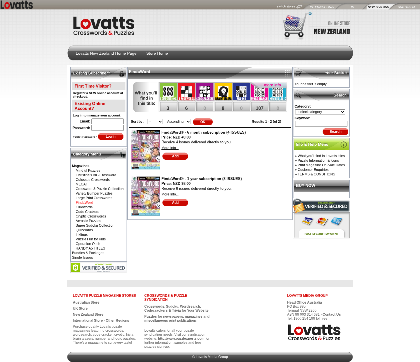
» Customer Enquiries (312, 170)
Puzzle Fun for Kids (91, 239)
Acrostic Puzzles (88, 221)
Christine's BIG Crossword (96, 175)
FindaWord (84, 203)
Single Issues (82, 258)
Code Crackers (87, 212)
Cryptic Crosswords (91, 216)
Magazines (80, 166)
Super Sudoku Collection (95, 225)
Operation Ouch (88, 244)
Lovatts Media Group (212, 357)
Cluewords (84, 207)
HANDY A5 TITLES (90, 248)
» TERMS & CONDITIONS (315, 174)
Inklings (82, 235)
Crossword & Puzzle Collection (100, 189)
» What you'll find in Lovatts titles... (321, 156)
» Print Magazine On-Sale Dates (320, 165)
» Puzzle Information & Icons (317, 161)
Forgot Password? (85, 136)
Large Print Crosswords (94, 198)
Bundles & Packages (88, 253)
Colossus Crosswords (93, 180)
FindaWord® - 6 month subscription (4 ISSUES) (203, 132)
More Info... (170, 148)
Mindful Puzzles (88, 171)
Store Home (157, 53)
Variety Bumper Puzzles (94, 193)
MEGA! (81, 184)
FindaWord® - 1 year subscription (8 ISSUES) (201, 179)
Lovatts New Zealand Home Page (106, 53)
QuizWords (84, 230)
